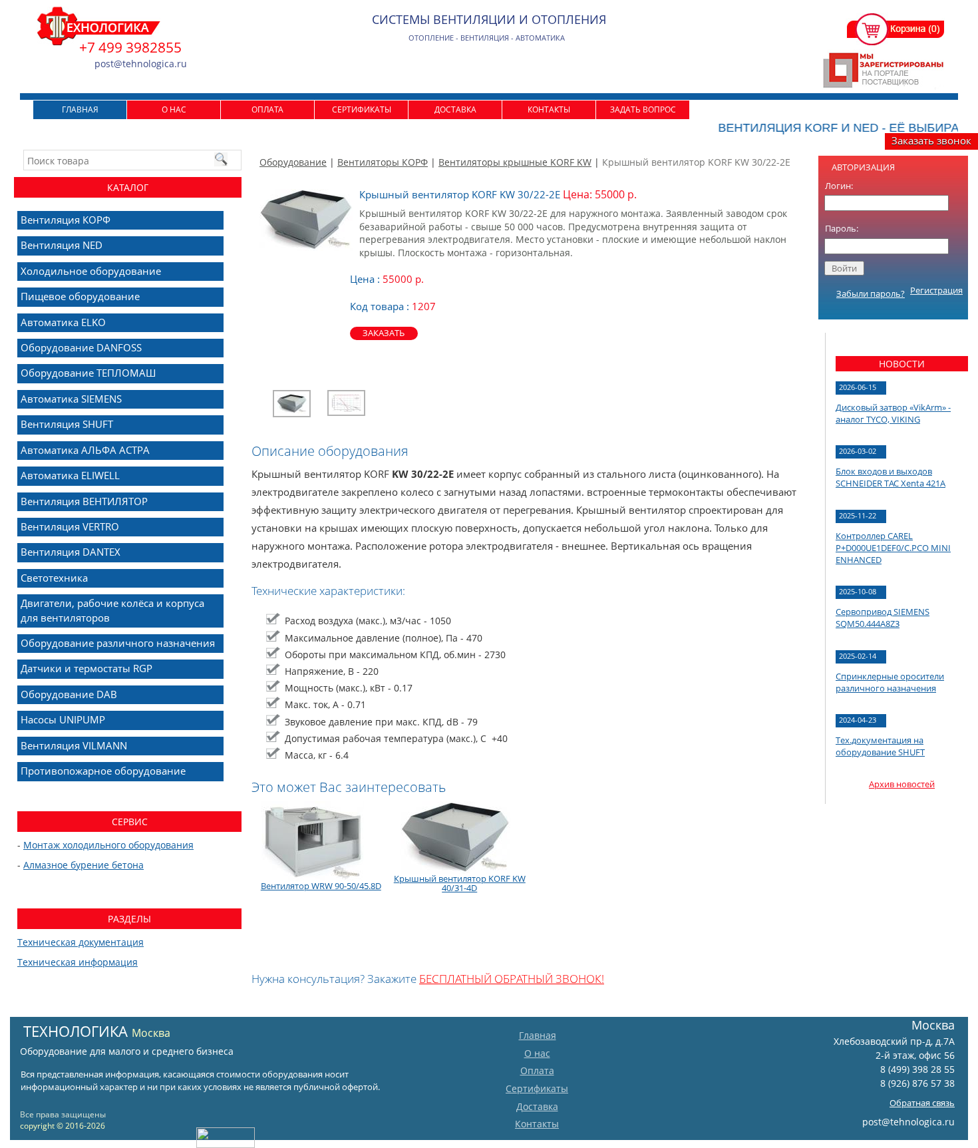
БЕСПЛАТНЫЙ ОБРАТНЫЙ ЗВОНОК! (511, 978)
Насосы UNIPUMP (63, 719)
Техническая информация (77, 962)
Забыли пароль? (870, 293)
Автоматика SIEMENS (71, 398)
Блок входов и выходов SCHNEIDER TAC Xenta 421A (890, 477)
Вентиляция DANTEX (70, 551)
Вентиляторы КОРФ (382, 162)
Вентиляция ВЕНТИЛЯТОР (84, 501)
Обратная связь (922, 1103)
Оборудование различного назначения (118, 643)
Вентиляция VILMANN (74, 745)
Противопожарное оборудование (103, 770)
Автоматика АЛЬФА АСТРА (85, 450)
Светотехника (54, 577)
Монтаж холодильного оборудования (108, 845)
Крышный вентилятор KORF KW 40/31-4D (460, 883)
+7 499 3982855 (130, 47)
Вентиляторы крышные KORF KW (514, 162)
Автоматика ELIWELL (70, 475)
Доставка (455, 109)
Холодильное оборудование (91, 271)
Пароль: (841, 228)
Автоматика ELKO (63, 322)
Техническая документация (80, 942)
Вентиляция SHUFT (67, 424)
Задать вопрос (643, 109)
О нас (174, 109)
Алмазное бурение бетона (83, 865)
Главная (80, 109)
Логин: (839, 186)
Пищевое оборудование (80, 296)
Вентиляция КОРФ (65, 219)
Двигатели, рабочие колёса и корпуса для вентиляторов (112, 610)
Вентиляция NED (61, 245)
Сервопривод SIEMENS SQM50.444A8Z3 (882, 618)
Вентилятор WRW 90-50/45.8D (321, 886)
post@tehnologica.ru (908, 1121)
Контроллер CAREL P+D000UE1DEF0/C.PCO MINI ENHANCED (893, 548)
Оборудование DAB (69, 694)
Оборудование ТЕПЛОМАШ (88, 372)
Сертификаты (361, 109)
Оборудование (293, 162)
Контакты (549, 109)
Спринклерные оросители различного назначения (890, 682)
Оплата (267, 109)
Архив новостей (902, 784)
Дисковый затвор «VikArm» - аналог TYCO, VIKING (893, 413)
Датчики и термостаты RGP (86, 668)
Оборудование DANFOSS (81, 347)
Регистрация (936, 290)
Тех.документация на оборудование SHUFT (880, 746)
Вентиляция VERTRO (70, 526)
